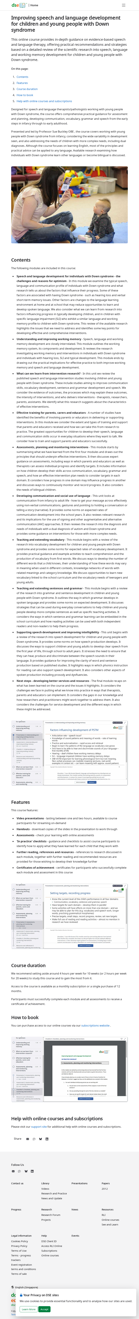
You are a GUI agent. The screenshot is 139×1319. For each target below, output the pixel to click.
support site (39, 1127)
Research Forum (50, 1214)
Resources (107, 1209)
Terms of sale (19, 1273)
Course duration (27, 89)
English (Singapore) (26, 1287)
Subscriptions (49, 1250)
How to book (25, 95)
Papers (106, 1183)
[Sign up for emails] (14, 1171)
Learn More (28, 1309)
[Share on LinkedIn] (47, 1139)
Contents (22, 77)
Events (75, 1235)
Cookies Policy (19, 1241)
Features (22, 83)
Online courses (110, 1219)
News (75, 1209)
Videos (45, 1188)
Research (46, 1209)
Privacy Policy (19, 1246)
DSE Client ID (49, 1241)
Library (45, 1183)
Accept (44, 1309)
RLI (103, 1214)
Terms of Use (18, 1250)
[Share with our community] (34, 1139)
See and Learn (110, 1224)
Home (34, 5)
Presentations (79, 1183)
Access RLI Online (51, 1246)
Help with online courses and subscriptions (44, 101)
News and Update (51, 1198)
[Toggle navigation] (124, 5)
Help (44, 1235)
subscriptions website (95, 1025)
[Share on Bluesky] (40, 1139)
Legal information (21, 1235)
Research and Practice (54, 1193)
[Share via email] (28, 1139)
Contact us (17, 1183)
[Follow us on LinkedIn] (32, 1171)
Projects (46, 1219)
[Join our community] (20, 1171)
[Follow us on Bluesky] (26, 1171)
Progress (16, 1209)
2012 (105, 1188)
